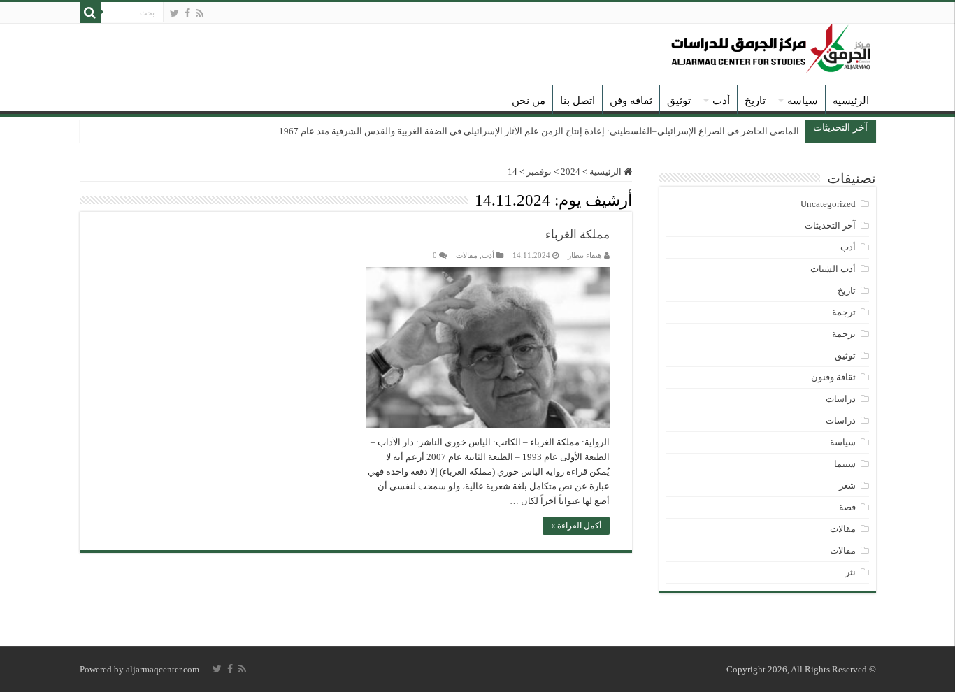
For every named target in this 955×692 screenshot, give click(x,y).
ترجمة (844, 312)
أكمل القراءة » (576, 526)
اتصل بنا (577, 100)
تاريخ (755, 100)
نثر (850, 572)
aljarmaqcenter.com (162, 669)
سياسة (802, 100)
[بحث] (90, 12)
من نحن (528, 100)
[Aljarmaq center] (771, 45)
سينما (845, 464)
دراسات (841, 399)
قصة (847, 507)
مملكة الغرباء (577, 234)
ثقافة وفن (631, 100)
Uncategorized (828, 204)
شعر (847, 485)
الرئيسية (851, 100)
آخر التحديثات (830, 225)
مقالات (467, 255)
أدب (721, 100)
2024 (570, 171)
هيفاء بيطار (585, 255)
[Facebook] (187, 13)
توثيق (679, 100)
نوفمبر (539, 171)
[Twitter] (174, 13)
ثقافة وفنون (833, 377)
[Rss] (199, 13)
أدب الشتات (833, 269)
